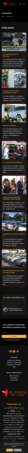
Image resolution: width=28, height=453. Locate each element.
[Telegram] (17, 351)
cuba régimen (21, 418)
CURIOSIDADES (6, 420)
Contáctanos (14, 378)
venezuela (19, 438)
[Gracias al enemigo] (14, 113)
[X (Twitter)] (14, 351)
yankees (13, 440)
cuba (12, 410)
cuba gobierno (19, 416)
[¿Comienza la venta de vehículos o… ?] (14, 221)
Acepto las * (11, 339)
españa (22, 424)
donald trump (20, 422)
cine (8, 411)
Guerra (23, 429)
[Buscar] (20, 4)
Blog (14, 367)
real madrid (17, 436)
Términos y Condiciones (13, 362)
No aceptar (17, 450)
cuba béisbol (18, 411)
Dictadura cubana (12, 422)
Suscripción (14, 380)
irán (11, 431)
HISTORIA (7, 431)
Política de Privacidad (14, 360)
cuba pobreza (13, 418)
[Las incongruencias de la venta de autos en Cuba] (14, 258)
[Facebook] (10, 351)
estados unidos (9, 427)
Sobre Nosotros (14, 376)
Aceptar (9, 450)
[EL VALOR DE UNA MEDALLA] (14, 150)
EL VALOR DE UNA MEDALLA (13, 162)
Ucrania (14, 438)
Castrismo (21, 408)
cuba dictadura (8, 416)
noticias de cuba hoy (9, 436)
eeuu (10, 424)
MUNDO (22, 431)
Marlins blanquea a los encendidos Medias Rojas (15, 309)
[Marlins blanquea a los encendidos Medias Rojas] (5, 309)
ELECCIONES (16, 424)
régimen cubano (6, 438)
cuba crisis (18, 413)
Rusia (22, 436)
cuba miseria (6, 418)
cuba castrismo (10, 413)
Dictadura (6, 422)
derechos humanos (20, 420)
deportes (13, 420)
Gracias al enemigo (9, 125)
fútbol (20, 427)
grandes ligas (15, 429)
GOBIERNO (6, 429)
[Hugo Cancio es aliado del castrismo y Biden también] (14, 185)
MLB (18, 431)
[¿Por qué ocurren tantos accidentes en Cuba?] (14, 78)
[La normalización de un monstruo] (14, 42)
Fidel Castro (15, 427)
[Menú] (24, 4)
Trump (11, 438)
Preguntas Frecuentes (14, 364)
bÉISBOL (10, 408)
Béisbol (16, 408)
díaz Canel (6, 424)
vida (24, 438)
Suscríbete (14, 336)
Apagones (5, 408)
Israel (14, 431)
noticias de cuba (13, 434)
